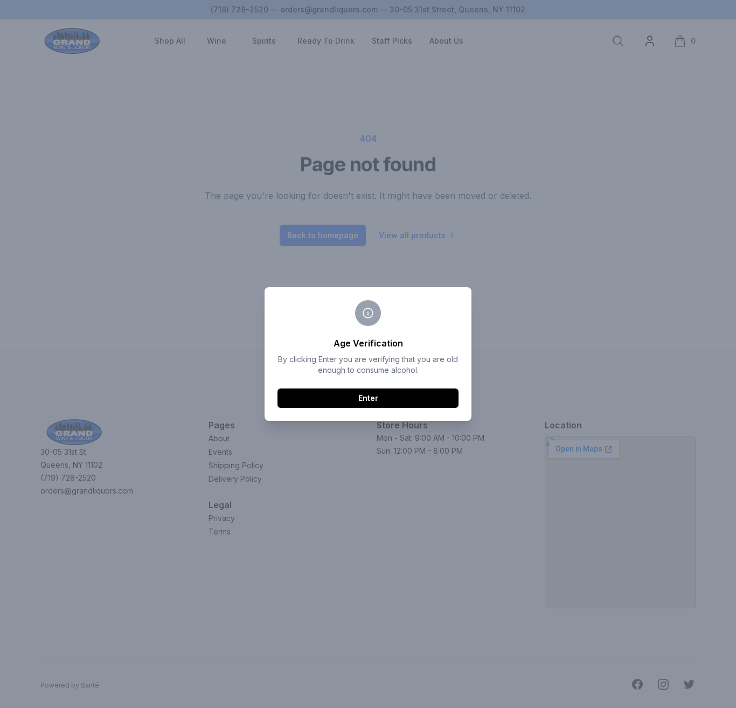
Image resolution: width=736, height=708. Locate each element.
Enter (368, 397)
